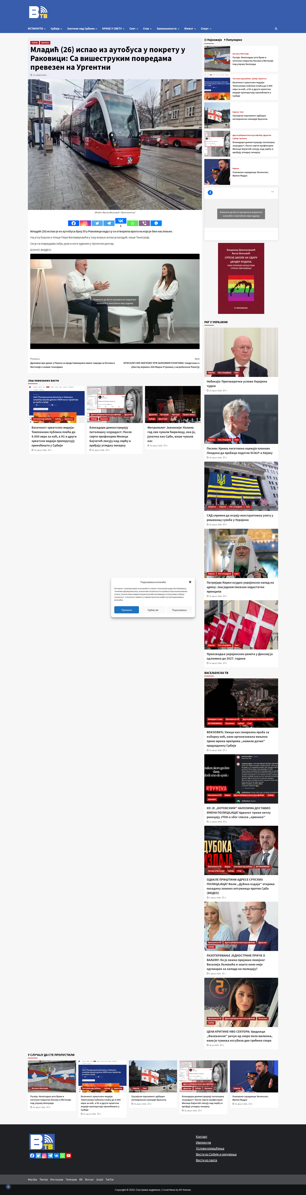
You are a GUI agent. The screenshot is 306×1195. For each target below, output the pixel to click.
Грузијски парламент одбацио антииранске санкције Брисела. (250, 117)
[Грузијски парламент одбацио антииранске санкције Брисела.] (217, 115)
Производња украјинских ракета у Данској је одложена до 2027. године (240, 656)
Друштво (128, 414)
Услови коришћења (210, 1148)
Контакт (201, 1136)
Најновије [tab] (214, 40)
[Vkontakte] (56, 1155)
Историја (164, 414)
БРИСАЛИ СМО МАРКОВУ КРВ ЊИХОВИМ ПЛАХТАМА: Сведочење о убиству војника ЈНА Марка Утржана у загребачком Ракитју (162, 363)
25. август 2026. (40, 450)
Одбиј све (153, 609)
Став (146, 29)
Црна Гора (162, 419)
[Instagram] (85, 223)
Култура (175, 414)
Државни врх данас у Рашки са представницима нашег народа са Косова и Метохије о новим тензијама (72, 363)
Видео (227, 795)
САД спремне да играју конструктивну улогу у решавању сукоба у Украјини (240, 517)
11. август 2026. (215, 821)
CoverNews (168, 1189)
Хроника (45, 42)
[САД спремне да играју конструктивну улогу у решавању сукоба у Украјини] (241, 486)
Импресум (203, 1142)
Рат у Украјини (224, 372)
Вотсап (89, 1179)
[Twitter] (97, 223)
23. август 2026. (215, 663)
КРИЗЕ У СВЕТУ (112, 29)
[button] (190, 582)
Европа (236, 112)
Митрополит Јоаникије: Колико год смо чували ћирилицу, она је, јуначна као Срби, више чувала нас (171, 434)
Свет (132, 29)
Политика (230, 723)
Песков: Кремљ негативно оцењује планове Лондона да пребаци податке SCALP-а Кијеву (240, 450)
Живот (188, 29)
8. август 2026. (215, 973)
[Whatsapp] (132, 223)
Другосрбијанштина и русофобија (106, 414)
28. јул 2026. (214, 1045)
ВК (81, 1179)
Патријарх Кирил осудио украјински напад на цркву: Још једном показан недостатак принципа (240, 587)
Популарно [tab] (233, 40)
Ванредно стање (215, 719)
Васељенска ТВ (232, 719)
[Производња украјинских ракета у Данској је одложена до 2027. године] (241, 624)
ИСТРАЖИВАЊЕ (215, 723)
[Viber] (144, 223)
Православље (189, 414)
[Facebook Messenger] (156, 223)
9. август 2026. (215, 897)
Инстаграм (56, 1179)
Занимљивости (167, 29)
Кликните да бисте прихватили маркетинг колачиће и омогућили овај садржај (115, 301)
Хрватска (69, 419)
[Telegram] (109, 223)
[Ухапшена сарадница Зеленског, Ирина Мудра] (217, 171)
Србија (55, 29)
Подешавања (179, 609)
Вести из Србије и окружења (216, 1154)
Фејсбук (32, 1179)
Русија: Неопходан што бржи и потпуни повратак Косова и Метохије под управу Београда (253, 61)
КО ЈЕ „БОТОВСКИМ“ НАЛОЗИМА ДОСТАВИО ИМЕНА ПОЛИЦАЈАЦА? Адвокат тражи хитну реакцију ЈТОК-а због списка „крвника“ (239, 812)
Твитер (44, 1179)
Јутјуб (99, 1179)
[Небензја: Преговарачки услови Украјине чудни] (241, 352)
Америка (212, 506)
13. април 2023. (40, 75)
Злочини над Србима (81, 29)
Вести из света (206, 1160)
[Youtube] (68, 1155)
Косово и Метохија (241, 54)
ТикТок (110, 1179)
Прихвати (126, 609)
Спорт (205, 29)
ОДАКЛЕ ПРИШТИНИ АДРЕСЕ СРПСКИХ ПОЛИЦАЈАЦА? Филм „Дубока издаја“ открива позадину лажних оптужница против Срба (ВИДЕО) (241, 886)
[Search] (276, 28)
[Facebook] (73, 223)
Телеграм (71, 1179)
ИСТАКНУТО (35, 29)
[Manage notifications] (8, 1186)
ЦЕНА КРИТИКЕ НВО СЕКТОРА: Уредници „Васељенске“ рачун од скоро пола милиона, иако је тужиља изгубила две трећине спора (239, 1036)
